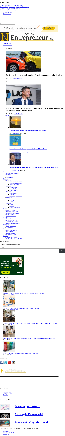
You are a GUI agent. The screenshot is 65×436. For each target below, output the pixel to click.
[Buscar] (62, 251)
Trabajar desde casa (11, 226)
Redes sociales (10, 214)
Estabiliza (8, 191)
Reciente (8, 115)
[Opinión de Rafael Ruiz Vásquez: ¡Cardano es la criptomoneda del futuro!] (15, 164)
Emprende (8, 180)
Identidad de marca (14, 187)
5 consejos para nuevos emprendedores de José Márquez (28, 130)
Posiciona (8, 186)
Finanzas (12, 201)
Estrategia (5, 179)
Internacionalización (15, 207)
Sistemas (12, 194)
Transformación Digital (12, 221)
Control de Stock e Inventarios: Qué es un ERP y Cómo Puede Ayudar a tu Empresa (24, 293)
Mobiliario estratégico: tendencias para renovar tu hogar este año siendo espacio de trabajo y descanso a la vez (30, 323)
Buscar (1, 247)
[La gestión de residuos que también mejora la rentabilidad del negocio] (9, 352)
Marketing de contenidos (12, 213)
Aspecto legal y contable (16, 196)
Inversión (12, 206)
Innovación (6, 217)
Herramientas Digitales (12, 230)
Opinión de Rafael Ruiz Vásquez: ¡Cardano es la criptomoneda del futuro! (34, 167)
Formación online (10, 233)
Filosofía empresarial (11, 176)
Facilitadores (9, 231)
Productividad (13, 193)
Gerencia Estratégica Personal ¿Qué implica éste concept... (14, 7)
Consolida (8, 203)
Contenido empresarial (12, 211)
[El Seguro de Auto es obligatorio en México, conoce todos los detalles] (23, 71)
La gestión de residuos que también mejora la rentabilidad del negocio (20, 353)
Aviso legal (6, 434)
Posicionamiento (14, 190)
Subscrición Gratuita (11, 237)
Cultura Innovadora (11, 219)
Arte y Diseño (13, 189)
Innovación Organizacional (31, 422)
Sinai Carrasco (15, 133)
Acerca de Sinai (7, 392)
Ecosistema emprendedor (12, 173)
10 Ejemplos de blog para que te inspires (10, 8)
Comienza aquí (7, 43)
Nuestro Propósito (7, 393)
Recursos (5, 228)
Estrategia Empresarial (29, 414)
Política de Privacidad (8, 432)
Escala (11, 199)
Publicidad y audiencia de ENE (14, 238)
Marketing (5, 209)
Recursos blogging (11, 234)
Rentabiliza (9, 197)
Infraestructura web (11, 216)
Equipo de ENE (15, 152)
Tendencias (6, 224)
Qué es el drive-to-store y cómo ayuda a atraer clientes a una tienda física (21, 308)
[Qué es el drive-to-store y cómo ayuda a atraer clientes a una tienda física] (9, 306)
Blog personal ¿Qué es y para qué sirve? (10, 9)
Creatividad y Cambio (11, 220)
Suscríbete (5, 236)
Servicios (5, 395)
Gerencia (12, 204)
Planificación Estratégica (16, 183)
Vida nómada (9, 227)
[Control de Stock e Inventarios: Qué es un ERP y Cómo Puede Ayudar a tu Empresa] (9, 291)
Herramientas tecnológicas (13, 223)
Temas (12, 294)
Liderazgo (8, 174)
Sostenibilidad (9, 177)
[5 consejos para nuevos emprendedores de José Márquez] (15, 127)
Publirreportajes (7, 14)
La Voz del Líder (7, 12)
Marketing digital (10, 210)
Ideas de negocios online (16, 181)
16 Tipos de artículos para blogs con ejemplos (11, 5)
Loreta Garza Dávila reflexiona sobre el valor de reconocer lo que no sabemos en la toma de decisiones (29, 338)
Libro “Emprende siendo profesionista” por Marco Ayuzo (28, 149)
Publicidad (12, 200)
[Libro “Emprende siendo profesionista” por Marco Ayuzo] (15, 145)
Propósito (5, 171)
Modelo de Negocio (15, 184)
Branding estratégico (27, 406)
